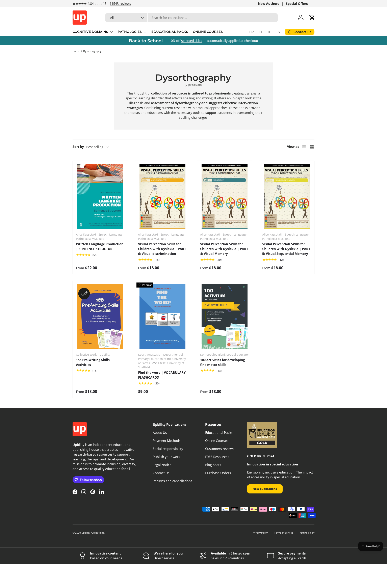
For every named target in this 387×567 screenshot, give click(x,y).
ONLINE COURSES (208, 32)
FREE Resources (217, 457)
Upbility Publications (92, 532)
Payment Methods (167, 440)
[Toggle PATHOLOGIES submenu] (145, 31)
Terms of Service (283, 532)
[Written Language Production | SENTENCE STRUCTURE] (100, 196)
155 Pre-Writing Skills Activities (93, 362)
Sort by (78, 146)
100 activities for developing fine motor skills (222, 362)
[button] (312, 17)
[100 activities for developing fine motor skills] (224, 316)
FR (251, 32)
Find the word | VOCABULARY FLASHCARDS (162, 375)
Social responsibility (168, 449)
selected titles (191, 40)
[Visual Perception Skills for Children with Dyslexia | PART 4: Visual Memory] (224, 196)
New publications (265, 489)
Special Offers (297, 3)
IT (269, 32)
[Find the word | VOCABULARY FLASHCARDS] (162, 316)
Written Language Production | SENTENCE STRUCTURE (100, 246)
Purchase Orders (218, 473)
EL (261, 32)
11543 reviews (120, 3)
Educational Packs (219, 432)
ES (278, 32)
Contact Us (161, 473)
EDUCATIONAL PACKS (169, 32)
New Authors (268, 3)
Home (76, 51)
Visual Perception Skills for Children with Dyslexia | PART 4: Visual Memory (224, 249)
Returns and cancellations (172, 481)
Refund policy (307, 532)
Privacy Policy (260, 532)
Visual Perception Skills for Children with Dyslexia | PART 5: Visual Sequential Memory (286, 249)
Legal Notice (162, 465)
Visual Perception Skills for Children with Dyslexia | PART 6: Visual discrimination (162, 249)
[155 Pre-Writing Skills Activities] (100, 316)
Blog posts (213, 465)
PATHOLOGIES (130, 32)
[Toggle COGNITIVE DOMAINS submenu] (111, 31)
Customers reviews (219, 449)
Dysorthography (92, 51)
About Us (160, 432)
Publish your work (166, 457)
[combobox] (191, 17)
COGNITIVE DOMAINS (90, 32)
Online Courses (216, 440)
